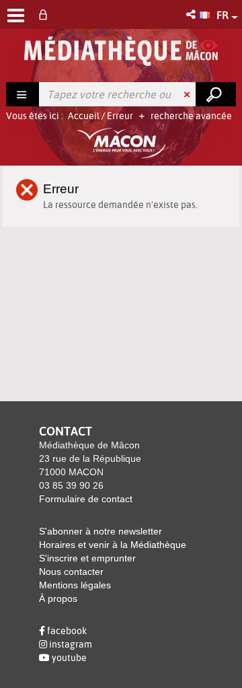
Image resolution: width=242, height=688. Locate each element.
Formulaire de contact (85, 498)
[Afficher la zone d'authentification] (45, 14)
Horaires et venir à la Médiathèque (112, 544)
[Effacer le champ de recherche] (188, 94)
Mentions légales (75, 585)
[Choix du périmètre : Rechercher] (23, 94)
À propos (58, 598)
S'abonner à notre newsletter (100, 531)
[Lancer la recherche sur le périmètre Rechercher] (216, 94)
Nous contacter (71, 571)
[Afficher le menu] (16, 15)
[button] (192, 14)
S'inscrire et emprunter (87, 558)
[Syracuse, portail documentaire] (121, 51)
